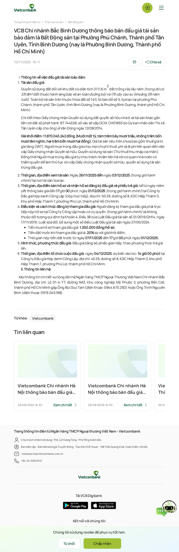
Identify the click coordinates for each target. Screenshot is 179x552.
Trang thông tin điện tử (27, 22)
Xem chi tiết (62, 405)
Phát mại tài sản (54, 22)
